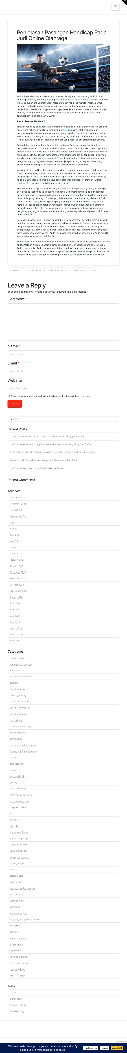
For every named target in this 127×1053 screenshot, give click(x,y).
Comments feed (18, 1005)
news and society (18, 850)
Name (14, 346)
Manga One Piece (19, 832)
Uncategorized (17, 969)
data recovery (17, 763)
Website (15, 380)
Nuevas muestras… (19, 857)
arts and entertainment (21, 676)
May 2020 (15, 615)
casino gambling (18, 695)
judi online (36, 270)
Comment (17, 299)
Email (13, 363)
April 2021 (15, 547)
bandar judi (65, 130)
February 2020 (17, 634)
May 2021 (15, 541)
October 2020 (17, 584)
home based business (21, 795)
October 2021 (17, 510)
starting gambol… (18, 938)
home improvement (19, 801)
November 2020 (18, 578)
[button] (115, 6)
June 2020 (15, 609)
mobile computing (19, 838)
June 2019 (15, 640)
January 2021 (16, 566)
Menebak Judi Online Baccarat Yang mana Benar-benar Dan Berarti (44, 460)
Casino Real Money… (20, 707)
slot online (15, 925)
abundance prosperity (21, 664)
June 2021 (15, 534)
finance (13, 770)
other (12, 869)
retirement (15, 894)
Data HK (14, 757)
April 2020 (15, 622)
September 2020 (18, 591)
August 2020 (16, 597)
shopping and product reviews (25, 919)
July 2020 (15, 603)
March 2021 (16, 553)
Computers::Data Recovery (23, 751)
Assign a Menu (63, 1041)
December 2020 (18, 572)
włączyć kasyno (18, 975)
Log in (13, 992)
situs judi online (57, 270)
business (14, 682)
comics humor (17, 720)
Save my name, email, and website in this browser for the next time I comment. (51, 396)
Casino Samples (18, 714)
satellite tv (15, 907)
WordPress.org (17, 1011)
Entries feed (16, 998)
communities (16, 738)
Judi (12, 813)
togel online (15, 950)
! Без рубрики (17, 658)
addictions (15, 670)
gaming (13, 782)
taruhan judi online (84, 270)
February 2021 (17, 559)
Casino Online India (19, 701)
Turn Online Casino (19, 963)
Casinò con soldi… (19, 689)
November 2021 (18, 503)
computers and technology (23, 745)
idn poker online (18, 807)
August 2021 (16, 522)
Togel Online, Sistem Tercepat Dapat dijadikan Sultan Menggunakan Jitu (47, 436)
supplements (16, 944)
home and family (18, 788)
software (14, 931)
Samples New (17, 900)
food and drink (17, 776)
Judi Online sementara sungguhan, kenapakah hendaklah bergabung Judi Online (50, 444)
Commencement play (20, 726)
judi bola (14, 819)
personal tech (16, 875)
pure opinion (16, 882)
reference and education (22, 888)
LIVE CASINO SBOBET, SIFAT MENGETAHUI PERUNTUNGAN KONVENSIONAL (53, 452)
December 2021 (18, 497)
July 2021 (14, 528)
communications (18, 732)
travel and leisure (18, 956)
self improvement (18, 913)
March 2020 (16, 628)
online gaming (17, 863)
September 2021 (18, 516)
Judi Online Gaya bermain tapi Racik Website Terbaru (37, 468)
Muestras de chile (18, 844)
